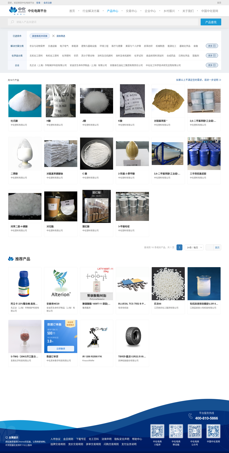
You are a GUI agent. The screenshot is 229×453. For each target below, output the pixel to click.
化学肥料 (66, 55)
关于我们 (188, 11)
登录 (38, 2)
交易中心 (131, 11)
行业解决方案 (91, 11)
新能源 (75, 45)
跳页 (217, 247)
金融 (195, 45)
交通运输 (52, 45)
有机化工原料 (52, 55)
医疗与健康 (117, 45)
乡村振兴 (169, 11)
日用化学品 (184, 55)
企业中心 (150, 11)
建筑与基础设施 (89, 45)
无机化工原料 (36, 55)
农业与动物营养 (37, 45)
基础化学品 (184, 45)
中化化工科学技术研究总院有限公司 (163, 65)
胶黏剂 (196, 55)
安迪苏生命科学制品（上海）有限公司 (88, 65)
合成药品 (171, 55)
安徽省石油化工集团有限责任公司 (126, 65)
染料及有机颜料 (123, 55)
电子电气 (64, 45)
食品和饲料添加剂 (155, 55)
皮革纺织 (148, 45)
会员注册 (48, 2)
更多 (210, 45)
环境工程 (104, 45)
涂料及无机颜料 (105, 55)
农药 (76, 55)
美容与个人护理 (133, 45)
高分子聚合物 (87, 55)
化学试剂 (138, 55)
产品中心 (112, 11)
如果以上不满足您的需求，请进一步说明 (197, 79)
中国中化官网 (209, 11)
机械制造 (160, 45)
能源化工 (172, 45)
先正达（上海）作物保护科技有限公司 (48, 65)
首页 (219, 2)
